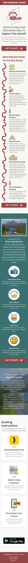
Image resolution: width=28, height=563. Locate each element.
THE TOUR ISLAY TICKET (14, 2)
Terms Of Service (13, 557)
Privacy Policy (13, 559)
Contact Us (13, 560)
